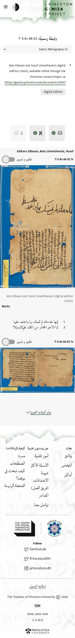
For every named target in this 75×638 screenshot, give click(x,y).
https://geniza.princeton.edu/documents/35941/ (35, 82)
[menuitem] (68, 456)
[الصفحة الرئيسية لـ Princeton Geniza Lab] (51, 528)
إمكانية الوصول (37, 586)
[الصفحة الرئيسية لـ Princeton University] (37, 631)
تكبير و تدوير (24, 159)
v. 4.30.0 (37, 620)
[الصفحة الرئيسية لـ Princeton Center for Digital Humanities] (24, 528)
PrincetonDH (40, 558)
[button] (59, 10)
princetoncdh (40, 568)
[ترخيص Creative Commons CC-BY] (37, 606)
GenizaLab (38, 549)
